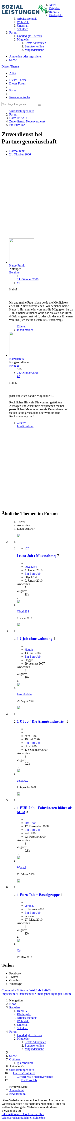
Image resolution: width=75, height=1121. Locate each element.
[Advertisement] (37, 197)
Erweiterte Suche (19, 97)
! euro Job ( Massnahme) (36, 556)
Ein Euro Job (33, 573)
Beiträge (14, 272)
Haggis (29, 649)
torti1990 (30, 822)
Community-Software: (26, 990)
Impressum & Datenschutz (18, 993)
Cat (19, 950)
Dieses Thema (10, 66)
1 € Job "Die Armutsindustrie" (41, 721)
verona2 (29, 905)
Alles (12, 73)
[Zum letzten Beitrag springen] (20, 604)
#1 (18, 282)
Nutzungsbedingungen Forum (52, 993)
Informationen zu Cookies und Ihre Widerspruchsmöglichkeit (23, 1116)
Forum (13, 90)
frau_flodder (24, 694)
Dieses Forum (17, 83)
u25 (27, 548)
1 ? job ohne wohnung (34, 639)
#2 (18, 376)
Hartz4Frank (17, 151)
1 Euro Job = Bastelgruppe (38, 895)
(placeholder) (25, 1062)
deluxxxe (22, 780)
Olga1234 (31, 566)
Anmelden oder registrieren (25, 56)
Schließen (39, 1117)
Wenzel (21, 867)
